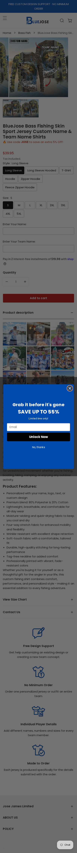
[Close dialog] (70, 388)
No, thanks (38, 447)
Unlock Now (38, 437)
